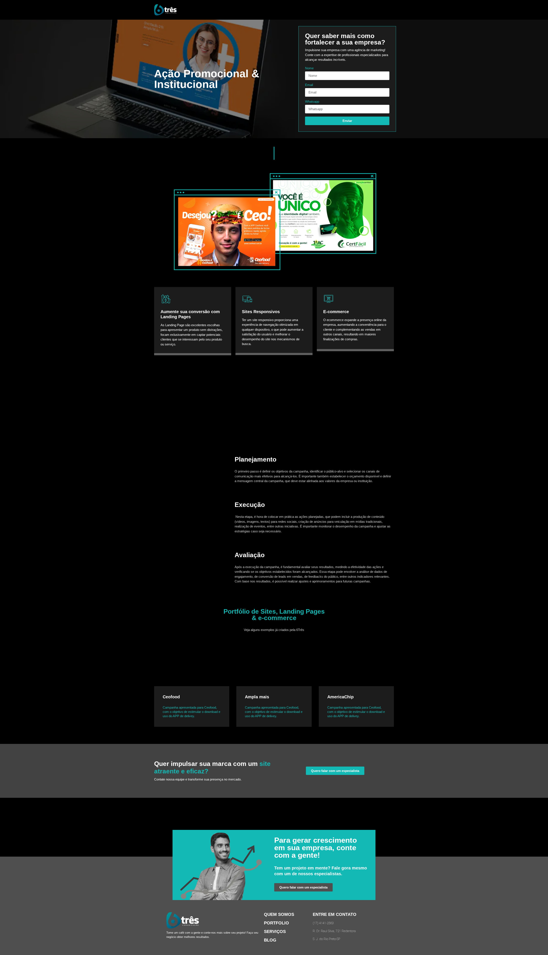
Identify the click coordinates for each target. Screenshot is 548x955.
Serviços (275, 931)
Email (309, 85)
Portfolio (276, 923)
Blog (270, 940)
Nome (309, 68)
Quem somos (279, 914)
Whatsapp (312, 101)
